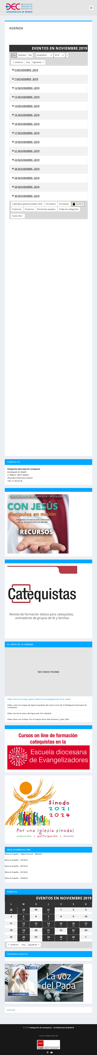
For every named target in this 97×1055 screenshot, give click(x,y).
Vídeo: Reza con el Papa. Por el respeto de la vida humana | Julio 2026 (38, 719)
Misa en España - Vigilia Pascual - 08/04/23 (23, 854)
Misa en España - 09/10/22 (16, 866)
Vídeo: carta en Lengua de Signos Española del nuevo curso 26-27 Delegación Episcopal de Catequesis (47, 706)
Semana (22, 55)
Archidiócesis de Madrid (64, 1027)
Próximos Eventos (17, 954)
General (79, 204)
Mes (14, 55)
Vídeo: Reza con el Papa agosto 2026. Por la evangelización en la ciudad (38, 699)
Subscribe (17, 215)
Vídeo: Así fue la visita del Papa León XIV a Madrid (29, 713)
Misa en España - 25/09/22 (16, 878)
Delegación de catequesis (41, 1027)
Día (30, 55)
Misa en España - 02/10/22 (16, 872)
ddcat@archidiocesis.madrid (19, 478)
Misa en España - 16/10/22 (16, 860)
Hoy (28, 62)
